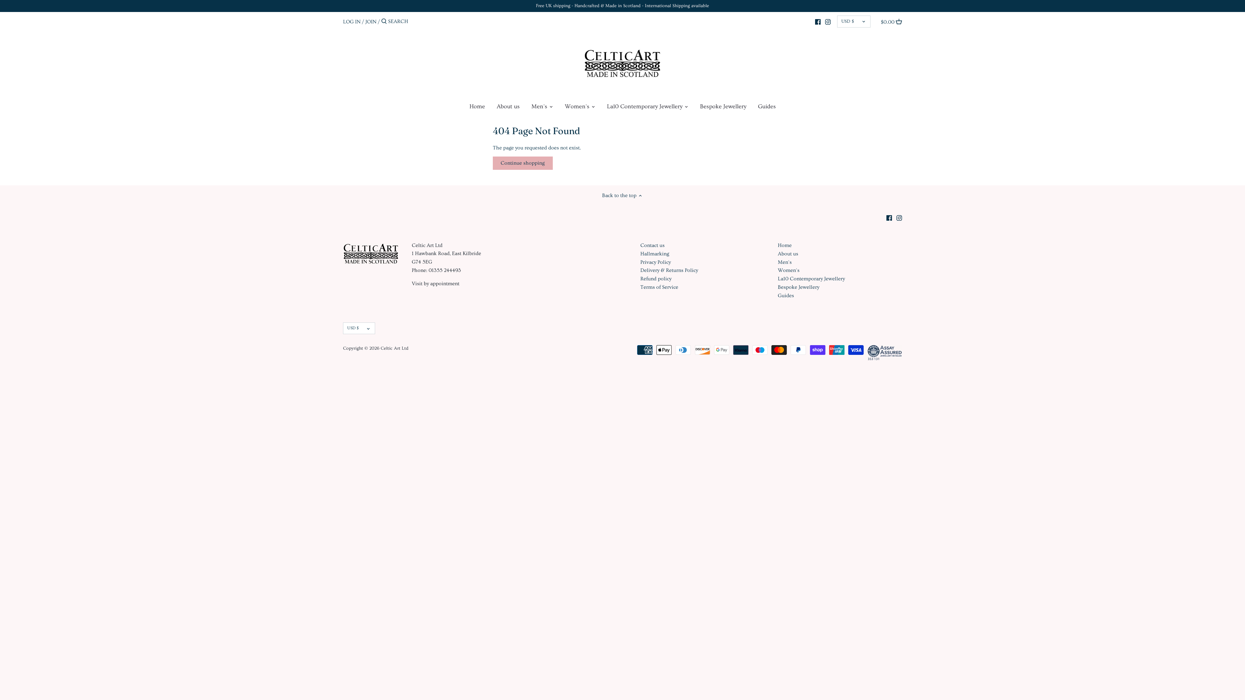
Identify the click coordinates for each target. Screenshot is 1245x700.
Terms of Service (659, 287)
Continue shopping (523, 163)
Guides (786, 295)
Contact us (652, 245)
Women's (789, 270)
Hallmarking (654, 254)
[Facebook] (818, 21)
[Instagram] (828, 21)
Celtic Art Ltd (395, 348)
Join (370, 21)
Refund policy (655, 279)
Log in (352, 21)
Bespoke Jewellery (798, 287)
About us (788, 254)
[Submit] (384, 22)
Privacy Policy (655, 262)
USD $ (847, 21)
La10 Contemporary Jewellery (811, 279)
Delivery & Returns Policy (669, 270)
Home (785, 245)
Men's (785, 262)
